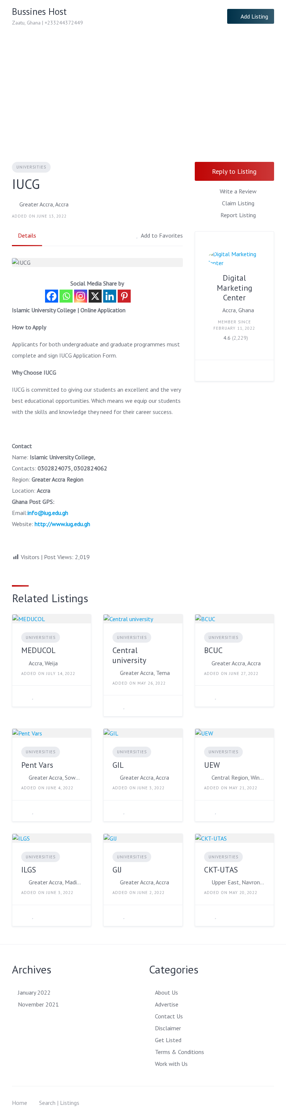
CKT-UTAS (221, 870)
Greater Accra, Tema (145, 672)
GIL (118, 765)
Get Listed (168, 1040)
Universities (31, 167)
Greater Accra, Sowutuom (55, 777)
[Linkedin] (109, 296)
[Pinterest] (124, 296)
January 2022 (34, 992)
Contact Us (169, 1016)
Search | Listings (59, 1102)
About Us (166, 992)
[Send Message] (206, 370)
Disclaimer (168, 1028)
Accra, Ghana (238, 310)
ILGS (28, 870)
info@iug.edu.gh (48, 512)
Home (19, 1102)
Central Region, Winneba (238, 777)
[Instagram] (80, 296)
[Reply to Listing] (23, 696)
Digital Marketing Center (234, 288)
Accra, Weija (43, 663)
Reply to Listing (234, 171)
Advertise (166, 1004)
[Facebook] (51, 296)
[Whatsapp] (66, 296)
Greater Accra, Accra (44, 204)
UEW (212, 765)
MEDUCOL (38, 650)
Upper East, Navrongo (238, 882)
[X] (95, 296)
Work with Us (171, 1063)
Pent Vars (37, 765)
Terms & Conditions (179, 1052)
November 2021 (38, 1004)
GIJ (117, 870)
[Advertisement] (143, 88)
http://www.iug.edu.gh (62, 524)
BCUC (213, 650)
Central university (129, 655)
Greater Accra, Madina (55, 882)
